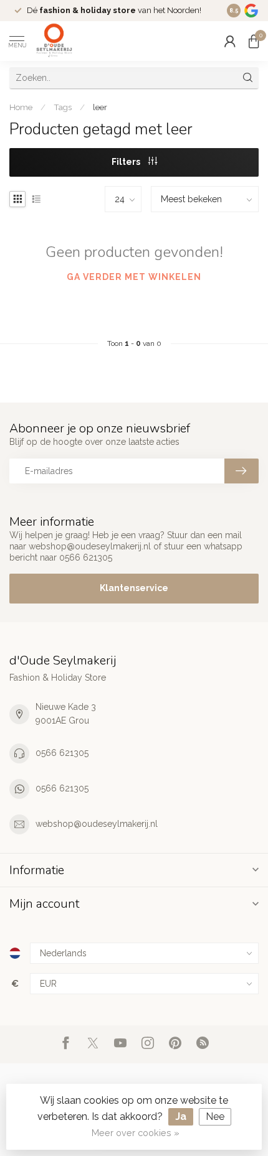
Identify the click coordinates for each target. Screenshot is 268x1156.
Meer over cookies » (135, 1132)
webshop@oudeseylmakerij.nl (97, 824)
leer (100, 107)
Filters (127, 162)
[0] (254, 41)
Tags (63, 107)
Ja (180, 1116)
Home (20, 107)
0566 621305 (62, 753)
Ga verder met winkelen (134, 277)
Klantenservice (134, 588)
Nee (215, 1116)
